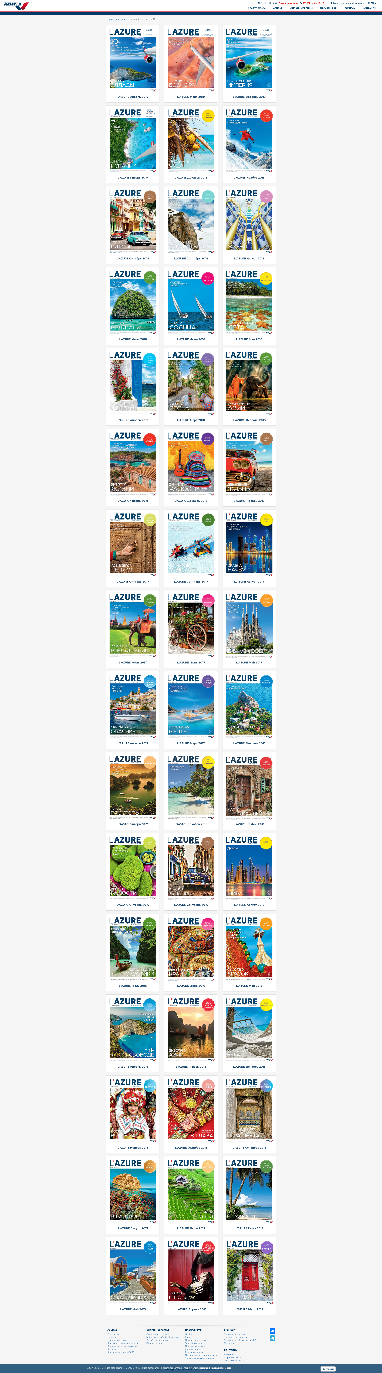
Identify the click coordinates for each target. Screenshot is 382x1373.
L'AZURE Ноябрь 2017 (249, 501)
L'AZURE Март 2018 (191, 420)
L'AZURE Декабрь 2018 (191, 177)
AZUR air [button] (278, 8)
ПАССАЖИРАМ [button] (328, 8)
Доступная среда (194, 1352)
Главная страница (115, 19)
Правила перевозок (195, 1340)
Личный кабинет (267, 3)
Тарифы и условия (194, 1343)
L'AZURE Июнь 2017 (191, 662)
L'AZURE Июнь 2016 (191, 985)
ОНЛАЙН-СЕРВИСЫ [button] (301, 8)
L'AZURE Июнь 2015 (249, 1228)
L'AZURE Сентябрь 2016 (191, 905)
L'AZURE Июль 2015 (191, 1228)
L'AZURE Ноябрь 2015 (133, 1147)
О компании (113, 1334)
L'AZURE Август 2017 (249, 581)
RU (372, 3)
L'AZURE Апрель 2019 (132, 97)
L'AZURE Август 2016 (249, 905)
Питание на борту (155, 1343)
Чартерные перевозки (235, 1337)
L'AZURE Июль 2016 (133, 985)
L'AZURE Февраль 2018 (249, 420)
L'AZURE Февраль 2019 (249, 97)
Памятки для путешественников (201, 1355)
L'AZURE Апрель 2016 (132, 1066)
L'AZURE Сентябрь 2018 (191, 258)
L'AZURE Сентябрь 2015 (249, 1147)
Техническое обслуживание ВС (240, 1340)
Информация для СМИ (235, 1360)
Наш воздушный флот (118, 1340)
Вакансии (112, 1349)
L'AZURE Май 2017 (249, 662)
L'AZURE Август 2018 (249, 258)
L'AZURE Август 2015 (133, 1228)
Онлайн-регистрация (157, 1340)
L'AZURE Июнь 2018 (191, 339)
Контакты (229, 1354)
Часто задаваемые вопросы (199, 1358)
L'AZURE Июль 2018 (133, 339)
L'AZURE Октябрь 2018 (133, 258)
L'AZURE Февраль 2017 (249, 743)
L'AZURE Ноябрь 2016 (249, 824)
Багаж (188, 1337)
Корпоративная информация (122, 1346)
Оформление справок (157, 1334)
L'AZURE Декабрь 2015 (249, 1066)
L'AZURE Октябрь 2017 (133, 581)
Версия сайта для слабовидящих (348, 3)
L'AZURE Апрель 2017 (132, 743)
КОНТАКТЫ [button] (369, 8)
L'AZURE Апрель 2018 (132, 420)
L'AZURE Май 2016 (249, 985)
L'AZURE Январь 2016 (191, 1066)
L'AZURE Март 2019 (191, 97)
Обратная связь (232, 1357)
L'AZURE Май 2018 (249, 339)
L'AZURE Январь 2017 (133, 824)
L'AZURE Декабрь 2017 (191, 501)
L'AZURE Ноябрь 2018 (249, 177)
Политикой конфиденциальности (211, 1368)
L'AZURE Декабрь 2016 (191, 824)
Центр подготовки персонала (122, 1343)
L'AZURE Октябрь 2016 (133, 905)
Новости (111, 1337)
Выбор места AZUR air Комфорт (162, 1337)
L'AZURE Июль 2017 (133, 662)
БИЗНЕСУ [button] (350, 8)
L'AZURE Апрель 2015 (191, 1309)
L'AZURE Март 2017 (191, 743)
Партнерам (230, 1343)
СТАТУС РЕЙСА (257, 8)
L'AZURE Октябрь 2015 (191, 1147)
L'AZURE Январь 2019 (133, 177)
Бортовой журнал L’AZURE (120, 1352)
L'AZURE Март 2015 (249, 1309)
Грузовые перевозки (234, 1334)
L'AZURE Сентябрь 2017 (191, 581)
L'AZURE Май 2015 (133, 1309)
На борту (190, 1334)
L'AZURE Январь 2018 (133, 501)
